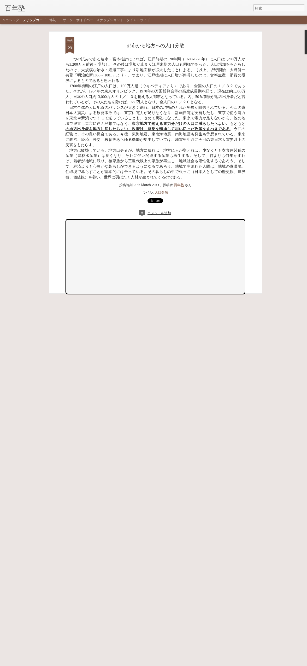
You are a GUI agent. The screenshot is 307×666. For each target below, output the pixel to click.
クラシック (10, 19)
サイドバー (84, 19)
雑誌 (52, 19)
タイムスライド (138, 19)
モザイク (66, 19)
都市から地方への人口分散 (155, 45)
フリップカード (34, 19)
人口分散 (161, 192)
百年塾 (179, 184)
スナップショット (109, 19)
